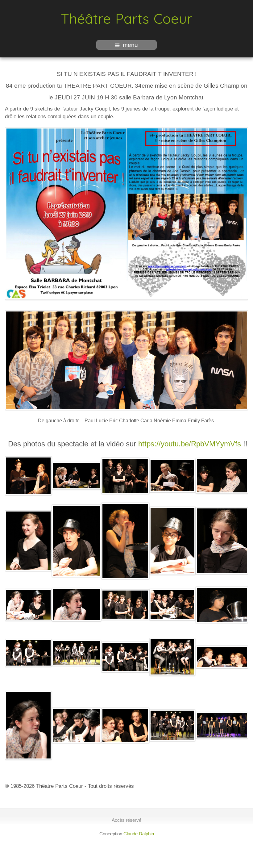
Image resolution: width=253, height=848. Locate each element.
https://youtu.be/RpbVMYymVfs (189, 444)
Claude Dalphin (138, 833)
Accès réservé (126, 820)
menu (130, 45)
